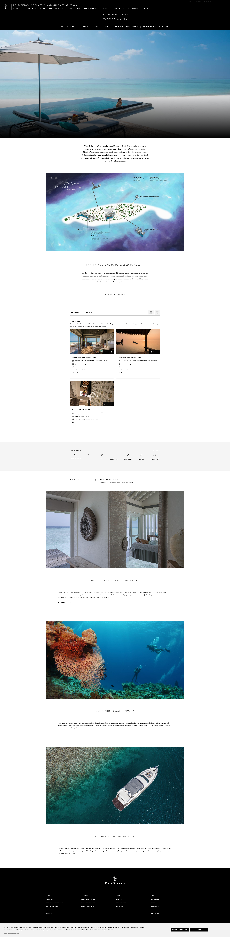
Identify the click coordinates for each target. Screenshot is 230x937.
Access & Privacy (91, 8)
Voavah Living (30, 8)
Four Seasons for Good (54, 902)
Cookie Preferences (179, 929)
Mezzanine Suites (79, 409)
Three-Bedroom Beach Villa (84, 357)
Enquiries (105, 8)
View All (155, 450)
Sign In (208, 1)
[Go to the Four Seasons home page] (6, 6)
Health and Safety (52, 906)
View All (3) (75, 312)
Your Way (42, 8)
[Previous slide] (104, 352)
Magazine (119, 906)
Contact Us (50, 913)
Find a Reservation (88, 902)
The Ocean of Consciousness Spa (94, 26)
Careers (49, 910)
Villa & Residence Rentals (138, 8)
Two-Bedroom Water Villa (130, 357)
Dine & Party (54, 8)
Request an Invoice (88, 899)
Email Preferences (88, 906)
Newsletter (120, 910)
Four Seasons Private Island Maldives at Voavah (46, 5)
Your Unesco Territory (71, 8)
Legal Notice (15, 933)
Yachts (153, 902)
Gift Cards (155, 913)
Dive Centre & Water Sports (126, 26)
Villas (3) (89, 312)
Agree (199, 929)
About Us (49, 899)
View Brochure (64, 602)
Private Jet (155, 899)
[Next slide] (111, 352)
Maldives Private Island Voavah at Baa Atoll (115, 15)
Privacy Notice (8, 933)
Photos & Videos (118, 8)
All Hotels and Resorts (193, 1)
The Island (17, 8)
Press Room (120, 899)
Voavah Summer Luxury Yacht (156, 26)
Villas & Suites (67, 26)
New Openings (121, 902)
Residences (155, 906)
